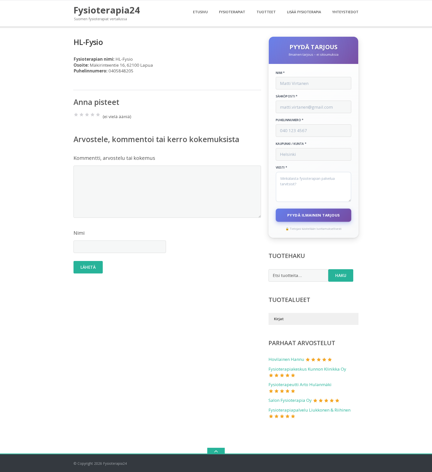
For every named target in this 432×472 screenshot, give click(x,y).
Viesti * (281, 168)
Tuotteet (266, 11)
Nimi (79, 233)
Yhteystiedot (345, 11)
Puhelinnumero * (290, 120)
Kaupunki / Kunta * (291, 144)
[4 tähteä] (92, 114)
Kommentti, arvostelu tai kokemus (114, 158)
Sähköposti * (287, 96)
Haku (340, 275)
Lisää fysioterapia (304, 11)
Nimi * (280, 73)
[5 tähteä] (98, 114)
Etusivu (200, 11)
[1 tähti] (76, 114)
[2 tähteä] (81, 114)
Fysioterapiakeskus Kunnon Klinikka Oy (307, 369)
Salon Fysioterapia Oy (290, 400)
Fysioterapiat (232, 11)
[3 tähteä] (87, 114)
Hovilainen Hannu (286, 359)
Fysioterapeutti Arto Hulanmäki (300, 384)
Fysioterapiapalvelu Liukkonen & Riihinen (309, 410)
